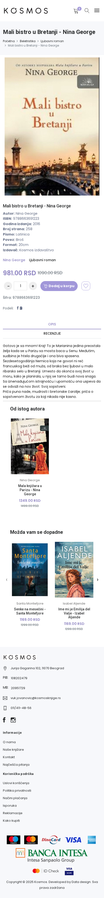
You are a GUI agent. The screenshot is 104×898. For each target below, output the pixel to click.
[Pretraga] (87, 11)
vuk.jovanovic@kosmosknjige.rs (36, 698)
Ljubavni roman (52, 41)
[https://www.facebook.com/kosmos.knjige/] (4, 720)
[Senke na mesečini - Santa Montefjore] (30, 570)
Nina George (14, 260)
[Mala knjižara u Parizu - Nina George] (30, 446)
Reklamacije (12, 813)
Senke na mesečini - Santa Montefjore (30, 611)
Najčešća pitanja (16, 764)
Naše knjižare (13, 749)
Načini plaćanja (15, 798)
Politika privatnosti (17, 790)
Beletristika (28, 41)
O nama (9, 742)
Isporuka (10, 805)
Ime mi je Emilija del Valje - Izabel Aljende (74, 613)
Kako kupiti (11, 820)
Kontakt (9, 757)
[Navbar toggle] (97, 10)
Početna (9, 41)
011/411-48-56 (21, 708)
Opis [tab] (52, 324)
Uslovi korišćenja (16, 783)
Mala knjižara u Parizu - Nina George (30, 490)
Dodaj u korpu (61, 286)
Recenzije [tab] (52, 333)
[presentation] (6, 579)
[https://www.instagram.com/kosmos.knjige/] (13, 720)
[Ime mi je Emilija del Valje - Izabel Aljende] (74, 570)
